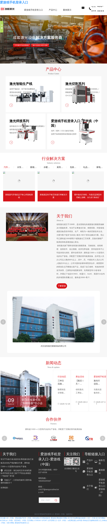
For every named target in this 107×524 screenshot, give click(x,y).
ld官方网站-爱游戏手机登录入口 (18, 523)
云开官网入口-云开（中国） (57, 520)
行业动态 (62, 376)
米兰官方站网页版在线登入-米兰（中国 (81, 518)
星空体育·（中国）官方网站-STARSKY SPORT (30, 520)
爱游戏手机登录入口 (14, 2)
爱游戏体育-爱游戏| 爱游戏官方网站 (54, 518)
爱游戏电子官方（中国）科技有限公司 (28, 518)
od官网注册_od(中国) (75, 520)
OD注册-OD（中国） (7, 518)
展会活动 (80, 376)
